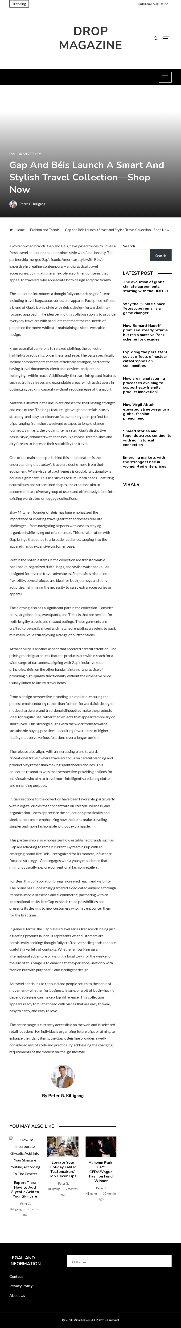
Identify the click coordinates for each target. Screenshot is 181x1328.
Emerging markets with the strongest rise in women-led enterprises (144, 462)
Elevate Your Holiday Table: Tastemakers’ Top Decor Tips (63, 1169)
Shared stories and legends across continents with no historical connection (147, 438)
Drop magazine (90, 38)
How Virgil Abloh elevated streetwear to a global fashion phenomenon (146, 411)
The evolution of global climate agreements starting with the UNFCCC (146, 286)
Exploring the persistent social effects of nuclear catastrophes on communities (145, 359)
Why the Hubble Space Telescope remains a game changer (144, 308)
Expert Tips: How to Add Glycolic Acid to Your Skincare (25, 1189)
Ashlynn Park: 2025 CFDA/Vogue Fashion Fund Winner (101, 1171)
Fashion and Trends (25, 153)
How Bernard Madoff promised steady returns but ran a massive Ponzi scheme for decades (145, 332)
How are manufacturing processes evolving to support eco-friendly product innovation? (144, 385)
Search (129, 246)
